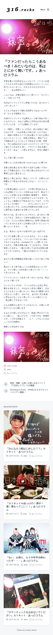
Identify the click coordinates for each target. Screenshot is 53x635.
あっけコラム (12, 373)
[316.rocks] (20, 9)
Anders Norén (30, 630)
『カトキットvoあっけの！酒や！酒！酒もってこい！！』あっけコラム (25, 506)
